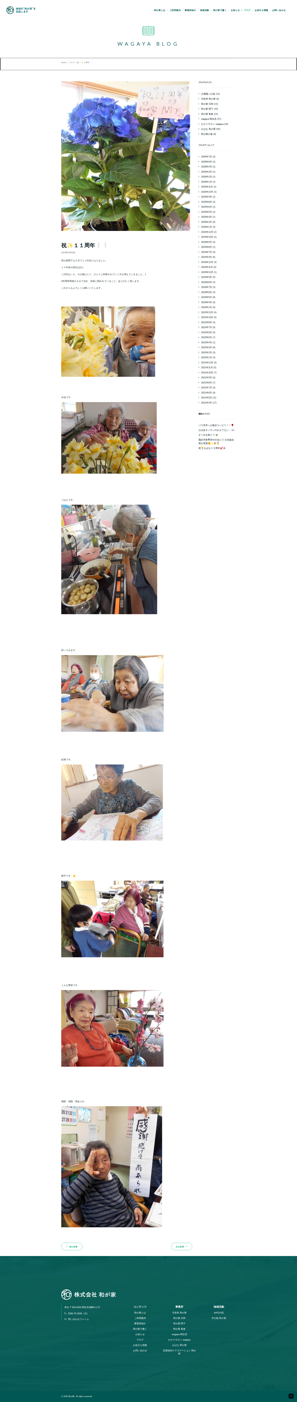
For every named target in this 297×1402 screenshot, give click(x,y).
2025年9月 (206, 196)
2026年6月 (206, 161)
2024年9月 (206, 242)
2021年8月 (206, 382)
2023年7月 (206, 287)
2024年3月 (206, 257)
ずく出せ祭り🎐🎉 (208, 435)
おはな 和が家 (208, 129)
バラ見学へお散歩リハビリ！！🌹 (216, 425)
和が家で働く (220, 10)
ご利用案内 (175, 10)
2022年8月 (206, 322)
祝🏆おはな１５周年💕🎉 (212, 448)
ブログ (247, 10)
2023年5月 (206, 297)
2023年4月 (206, 302)
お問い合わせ (279, 10)
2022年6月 (206, 332)
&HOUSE (219, 1312)
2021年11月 (207, 367)
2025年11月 (207, 186)
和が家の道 (207, 134)
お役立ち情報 (261, 10)
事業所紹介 (190, 10)
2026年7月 (206, 156)
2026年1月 (206, 181)
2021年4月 (206, 402)
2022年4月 (206, 342)
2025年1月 (206, 227)
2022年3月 (206, 347)
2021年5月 (206, 397)
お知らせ (235, 10)
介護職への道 (208, 94)
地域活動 (204, 10)
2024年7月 (206, 252)
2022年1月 (206, 357)
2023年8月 (206, 282)
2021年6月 (206, 392)
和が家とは (160, 10)
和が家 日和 (207, 104)
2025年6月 (206, 206)
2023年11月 (207, 267)
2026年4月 (206, 166)
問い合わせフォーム (78, 1319)
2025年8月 (206, 202)
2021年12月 (207, 362)
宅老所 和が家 (208, 98)
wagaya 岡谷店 (209, 119)
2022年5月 (206, 337)
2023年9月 (206, 277)
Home (64, 62)
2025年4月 (206, 216)
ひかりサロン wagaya (212, 124)
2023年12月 (207, 262)
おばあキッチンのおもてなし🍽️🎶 (216, 430)
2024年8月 (206, 247)
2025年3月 (206, 222)
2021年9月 (206, 377)
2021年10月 (207, 372)
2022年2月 (206, 352)
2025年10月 (207, 191)
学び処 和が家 (219, 1318)
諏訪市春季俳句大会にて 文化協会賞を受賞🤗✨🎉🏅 (216, 441)
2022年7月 (206, 327)
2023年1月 (206, 307)
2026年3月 (206, 171)
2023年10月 (207, 272)
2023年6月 (206, 292)
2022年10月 (207, 317)
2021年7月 (206, 387)
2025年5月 (206, 212)
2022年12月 (207, 312)
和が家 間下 (207, 109)
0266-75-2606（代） (78, 1313)
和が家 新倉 (207, 114)
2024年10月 (207, 237)
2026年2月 (206, 176)
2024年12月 (207, 232)
